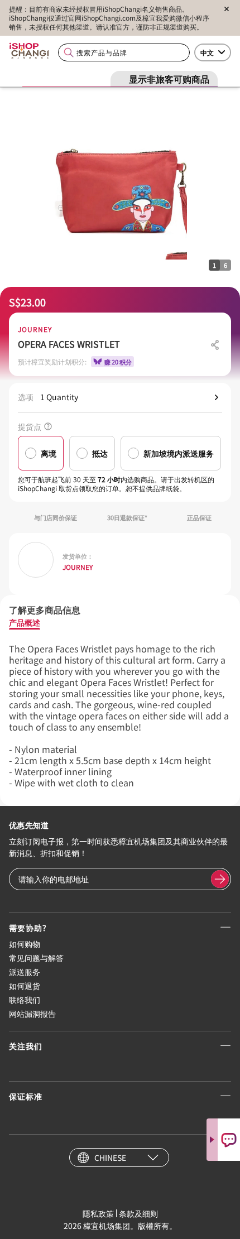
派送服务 (24, 971)
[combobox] (124, 53)
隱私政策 (98, 1213)
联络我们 (24, 999)
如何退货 (24, 985)
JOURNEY (35, 329)
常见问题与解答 (36, 957)
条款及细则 (138, 1213)
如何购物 (24, 943)
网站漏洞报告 (32, 1013)
